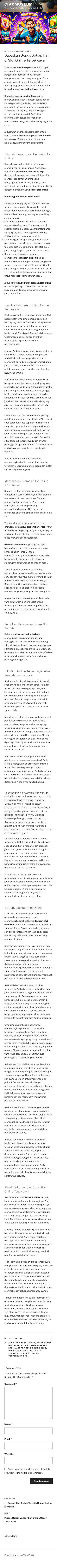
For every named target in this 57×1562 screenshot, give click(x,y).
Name (8, 1424)
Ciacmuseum (18, 4)
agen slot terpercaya (21, 1343)
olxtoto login (10, 1536)
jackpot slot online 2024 (30, 1348)
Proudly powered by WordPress (19, 1555)
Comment (10, 1384)
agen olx (19, 96)
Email (8, 1439)
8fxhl (27, 51)
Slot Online (15, 1338)
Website (8, 1454)
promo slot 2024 (18, 1351)
